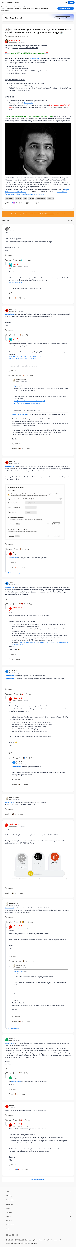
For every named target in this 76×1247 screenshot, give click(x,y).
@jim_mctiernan (39, 194)
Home (2, 6)
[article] (37, 244)
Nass (10, 228)
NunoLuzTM (12, 309)
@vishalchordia (34, 58)
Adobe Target (21, 6)
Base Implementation (15, 282)
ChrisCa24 (12, 461)
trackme (11, 1105)
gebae (14, 264)
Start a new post (50, 214)
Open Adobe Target (64, 18)
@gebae (16, 386)
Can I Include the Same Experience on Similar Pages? (25, 356)
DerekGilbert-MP (21, 379)
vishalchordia (16, 607)
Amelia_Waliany (13, 40)
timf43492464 (13, 671)
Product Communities (11, 6)
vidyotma (12, 1038)
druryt (11, 582)
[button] (65, 8)
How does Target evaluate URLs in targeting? (22, 358)
